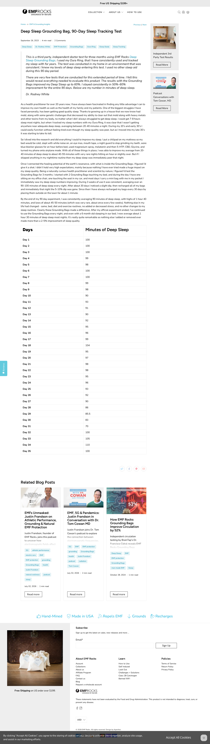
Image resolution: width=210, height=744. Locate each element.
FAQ (78, 675)
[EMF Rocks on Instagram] (80, 709)
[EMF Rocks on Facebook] (77, 709)
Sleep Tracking (119, 46)
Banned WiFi (124, 678)
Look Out (123, 669)
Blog (78, 681)
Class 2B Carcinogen (128, 675)
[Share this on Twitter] (122, 468)
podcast (47, 574)
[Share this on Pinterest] (136, 468)
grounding (46, 560)
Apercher (117, 729)
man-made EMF (118, 568)
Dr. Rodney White (42, 46)
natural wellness (33, 574)
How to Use (134, 12)
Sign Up (166, 645)
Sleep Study (104, 46)
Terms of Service (168, 663)
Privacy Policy (167, 669)
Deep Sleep (27, 46)
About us (80, 669)
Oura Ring (91, 46)
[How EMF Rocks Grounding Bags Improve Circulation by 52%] (126, 501)
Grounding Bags (76, 46)
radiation (82, 561)
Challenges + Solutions (129, 672)
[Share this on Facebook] (129, 468)
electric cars (31, 555)
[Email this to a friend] (143, 468)
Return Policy (167, 666)
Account (79, 663)
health (45, 565)
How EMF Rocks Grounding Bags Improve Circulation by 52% (124, 525)
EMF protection (32, 560)
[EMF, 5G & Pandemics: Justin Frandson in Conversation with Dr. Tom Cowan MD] (83, 497)
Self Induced (124, 666)
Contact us (80, 678)
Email (79, 639)
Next (144, 25)
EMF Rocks (86, 729)
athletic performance (40, 550)
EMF (41, 555)
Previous (137, 25)
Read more (33, 594)
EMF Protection (60, 46)
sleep (28, 579)
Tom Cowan (74, 566)
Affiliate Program (83, 672)
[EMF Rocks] (37, 12)
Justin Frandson (32, 570)
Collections (81, 666)
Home (23, 24)
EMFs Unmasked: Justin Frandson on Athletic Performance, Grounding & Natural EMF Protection (40, 520)
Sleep (130, 568)
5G (27, 550)
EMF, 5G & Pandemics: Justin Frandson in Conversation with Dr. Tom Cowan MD (83, 518)
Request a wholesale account (89, 684)
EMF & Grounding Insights (39, 24)
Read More (162, 64)
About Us (114, 12)
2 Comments (60, 40)
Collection (95, 12)
